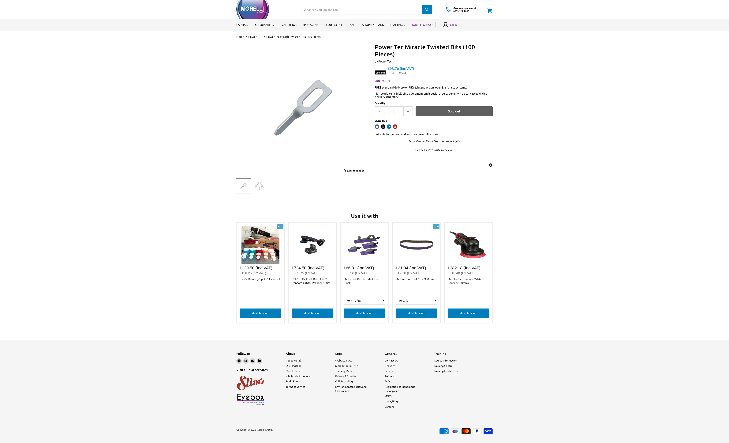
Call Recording (344, 381)
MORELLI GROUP (421, 24)
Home (240, 36)
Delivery (390, 365)
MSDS (388, 396)
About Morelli (294, 360)
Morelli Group (294, 371)
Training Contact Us (446, 371)
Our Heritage (293, 365)
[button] (434, 149)
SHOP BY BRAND (373, 24)
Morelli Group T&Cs (346, 365)
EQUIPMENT (334, 24)
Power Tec (384, 61)
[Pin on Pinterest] (395, 126)
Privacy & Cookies (345, 376)
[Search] (427, 9)
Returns (389, 371)
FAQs (388, 381)
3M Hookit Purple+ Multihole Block (361, 281)
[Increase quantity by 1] (408, 111)
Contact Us (391, 360)
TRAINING (396, 24)
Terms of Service (295, 386)
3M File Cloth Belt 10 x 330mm (415, 279)
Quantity (380, 103)
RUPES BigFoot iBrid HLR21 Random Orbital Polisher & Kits (311, 281)
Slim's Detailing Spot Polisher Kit (260, 279)
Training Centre (443, 365)
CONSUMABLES (264, 24)
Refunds (389, 376)
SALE (353, 24)
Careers (389, 406)
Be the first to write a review (433, 150)
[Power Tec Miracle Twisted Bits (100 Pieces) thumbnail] (243, 186)
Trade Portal (293, 381)
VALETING (288, 24)
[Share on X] (383, 126)
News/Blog (391, 401)
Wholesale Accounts (298, 376)
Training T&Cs (343, 371)
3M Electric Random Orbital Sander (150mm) (465, 281)
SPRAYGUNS (311, 24)
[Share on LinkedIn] (389, 126)
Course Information (445, 360)
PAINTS (241, 24)
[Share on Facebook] (377, 126)
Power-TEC (255, 36)
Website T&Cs (343, 360)
